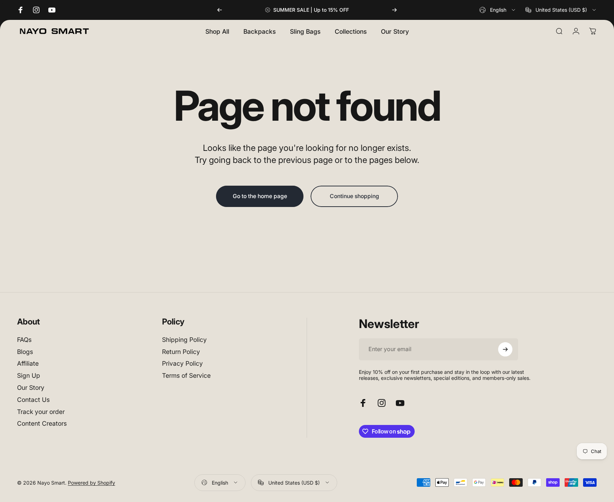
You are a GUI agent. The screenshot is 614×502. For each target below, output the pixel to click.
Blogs (25, 351)
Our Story (30, 387)
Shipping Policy (184, 339)
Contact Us (33, 399)
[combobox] (497, 10)
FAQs (24, 339)
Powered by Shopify (91, 483)
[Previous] (219, 10)
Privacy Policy (182, 363)
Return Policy (181, 351)
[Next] (394, 10)
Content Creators (42, 423)
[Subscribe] (505, 349)
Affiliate (28, 363)
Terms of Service (186, 376)
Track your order (41, 411)
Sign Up (28, 376)
